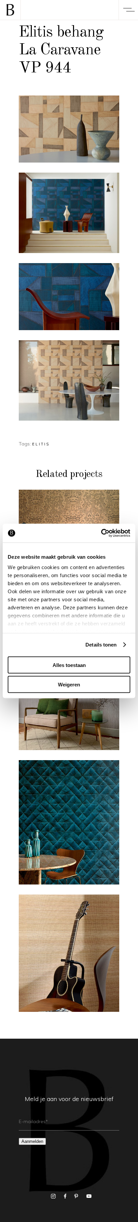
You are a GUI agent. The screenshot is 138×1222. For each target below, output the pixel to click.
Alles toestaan (69, 665)
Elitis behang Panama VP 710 (69, 957)
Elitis (41, 444)
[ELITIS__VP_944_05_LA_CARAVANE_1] (69, 380)
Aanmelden (32, 1141)
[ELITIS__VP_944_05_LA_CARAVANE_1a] (69, 129)
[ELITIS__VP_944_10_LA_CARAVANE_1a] (69, 296)
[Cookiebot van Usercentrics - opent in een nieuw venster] (101, 533)
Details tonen (101, 645)
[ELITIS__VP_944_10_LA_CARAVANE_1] (69, 213)
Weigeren (69, 684)
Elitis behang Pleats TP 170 (69, 826)
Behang (69, 808)
